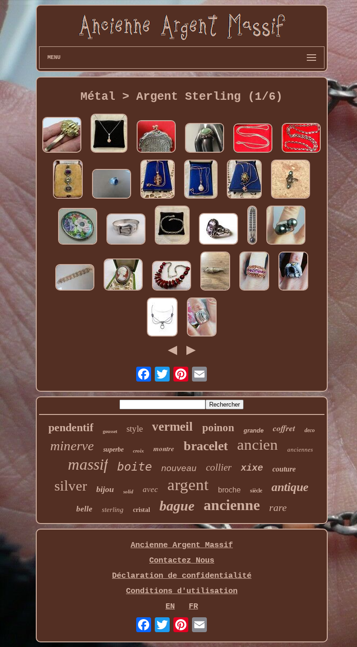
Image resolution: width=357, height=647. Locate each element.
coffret (284, 428)
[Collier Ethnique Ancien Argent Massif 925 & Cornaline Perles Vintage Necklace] (171, 277)
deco (309, 430)
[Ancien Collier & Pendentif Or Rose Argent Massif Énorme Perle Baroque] (201, 180)
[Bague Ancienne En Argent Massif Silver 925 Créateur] (202, 318)
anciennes (300, 449)
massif (88, 464)
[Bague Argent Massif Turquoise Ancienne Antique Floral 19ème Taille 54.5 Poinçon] (204, 139)
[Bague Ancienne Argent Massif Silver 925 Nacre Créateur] (293, 272)
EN (170, 606)
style (134, 428)
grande (254, 430)
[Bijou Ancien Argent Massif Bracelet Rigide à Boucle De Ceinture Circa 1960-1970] (126, 230)
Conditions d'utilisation (182, 591)
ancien (257, 444)
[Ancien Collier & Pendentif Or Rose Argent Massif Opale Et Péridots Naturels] (244, 180)
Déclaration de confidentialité (181, 575)
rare (278, 507)
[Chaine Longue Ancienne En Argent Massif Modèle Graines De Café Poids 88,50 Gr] (301, 139)
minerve (72, 445)
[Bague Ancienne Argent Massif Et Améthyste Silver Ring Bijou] (218, 230)
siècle (256, 490)
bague (176, 505)
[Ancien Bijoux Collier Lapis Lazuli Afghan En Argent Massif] (252, 226)
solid (128, 491)
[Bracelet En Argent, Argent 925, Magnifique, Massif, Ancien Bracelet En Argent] (75, 278)
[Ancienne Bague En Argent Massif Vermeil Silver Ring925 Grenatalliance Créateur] (254, 272)
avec (150, 489)
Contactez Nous (181, 560)
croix (138, 450)
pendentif (70, 427)
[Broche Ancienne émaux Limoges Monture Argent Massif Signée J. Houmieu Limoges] (77, 227)
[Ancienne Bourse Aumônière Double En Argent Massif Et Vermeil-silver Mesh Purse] (156, 137)
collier (218, 467)
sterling (113, 509)
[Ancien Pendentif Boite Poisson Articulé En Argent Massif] (215, 272)
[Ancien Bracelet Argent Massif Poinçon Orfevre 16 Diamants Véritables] (172, 226)
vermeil (172, 426)
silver (70, 486)
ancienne (232, 505)
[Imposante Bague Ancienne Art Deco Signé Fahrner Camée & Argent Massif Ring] (123, 275)
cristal (141, 509)
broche (229, 490)
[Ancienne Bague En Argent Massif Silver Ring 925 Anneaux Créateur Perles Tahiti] (286, 226)
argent (188, 485)
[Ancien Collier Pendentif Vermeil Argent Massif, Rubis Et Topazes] (109, 134)
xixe (252, 468)
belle (84, 509)
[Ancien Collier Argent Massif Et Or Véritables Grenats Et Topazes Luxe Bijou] (157, 180)
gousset (110, 431)
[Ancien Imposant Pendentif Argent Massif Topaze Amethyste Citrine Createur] (68, 180)
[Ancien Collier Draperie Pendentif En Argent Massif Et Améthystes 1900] (162, 318)
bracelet (206, 446)
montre (163, 448)
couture (284, 469)
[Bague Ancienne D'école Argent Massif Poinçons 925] (111, 185)
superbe (113, 449)
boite (134, 466)
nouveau (179, 468)
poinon (218, 427)
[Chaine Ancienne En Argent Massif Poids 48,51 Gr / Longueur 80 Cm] (253, 139)
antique (290, 487)
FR (193, 606)
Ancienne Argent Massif (182, 545)
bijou (105, 489)
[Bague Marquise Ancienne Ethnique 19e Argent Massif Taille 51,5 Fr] (290, 180)
